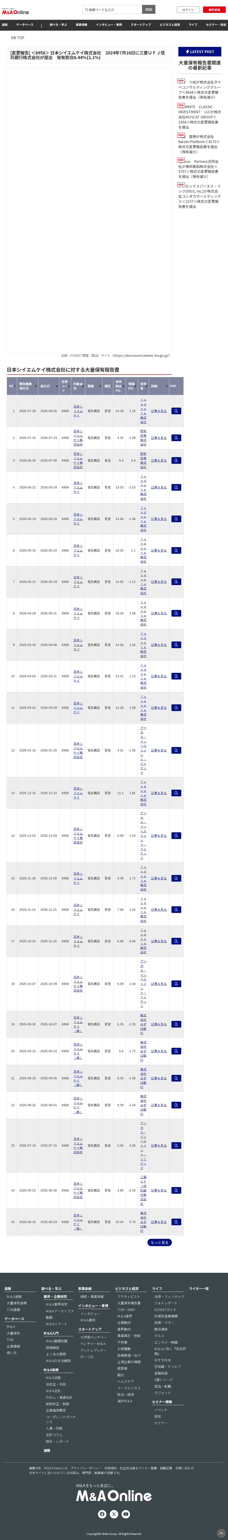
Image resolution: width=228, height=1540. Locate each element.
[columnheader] (12, 386)
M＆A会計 (53, 1390)
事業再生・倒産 (129, 1335)
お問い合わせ (184, 1468)
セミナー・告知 (216, 24)
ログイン (188, 10)
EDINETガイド (165, 1309)
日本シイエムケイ (78, 411)
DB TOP (17, 37)
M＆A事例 (87, 1320)
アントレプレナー (93, 1350)
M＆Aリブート (56, 1323)
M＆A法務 (53, 1377)
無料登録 (214, 10)
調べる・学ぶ (58, 24)
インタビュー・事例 (109, 24)
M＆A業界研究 (56, 1304)
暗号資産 (161, 1329)
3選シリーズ (163, 1379)
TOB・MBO (126, 1309)
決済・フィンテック (169, 1296)
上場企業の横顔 (129, 1361)
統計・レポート (57, 1441)
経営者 (122, 1368)
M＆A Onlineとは (55, 1468)
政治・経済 (125, 1394)
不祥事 (122, 1342)
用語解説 (52, 1347)
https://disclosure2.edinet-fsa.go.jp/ (141, 355)
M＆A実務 (51, 1369)
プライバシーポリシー (86, 1468)
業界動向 (124, 1329)
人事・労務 (54, 1428)
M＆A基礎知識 (56, 1341)
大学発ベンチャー (93, 1337)
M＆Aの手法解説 (58, 1360)
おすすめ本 (162, 1360)
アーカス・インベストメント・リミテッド (143, 750)
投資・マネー (164, 1322)
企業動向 (124, 1322)
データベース (24, 24)
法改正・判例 (56, 1384)
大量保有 (13, 1333)
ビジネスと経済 (170, 24)
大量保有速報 (17, 1303)
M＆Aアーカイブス (60, 1311)
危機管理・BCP (129, 1355)
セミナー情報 (162, 1401)
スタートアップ (141, 24)
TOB (10, 1339)
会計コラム (54, 1434)
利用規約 (110, 1468)
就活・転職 (162, 1386)
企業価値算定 (56, 1410)
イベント (161, 1409)
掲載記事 (166, 1468)
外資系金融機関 (166, 1316)
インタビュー (90, 1313)
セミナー (161, 1422)
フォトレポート (166, 1303)
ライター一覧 (199, 1288)
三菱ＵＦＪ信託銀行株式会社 (143, 1190)
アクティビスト (128, 1296)
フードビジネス (129, 1388)
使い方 (12, 1352)
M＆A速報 (14, 1296)
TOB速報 (13, 1309)
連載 (47, 1450)
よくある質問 (56, 1354)
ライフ (193, 24)
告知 (157, 1416)
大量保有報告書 (129, 1303)
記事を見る (159, 411)
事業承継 (81, 24)
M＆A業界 (124, 1316)
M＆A (11, 1326)
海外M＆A (124, 1401)
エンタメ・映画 (166, 1342)
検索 (148, 9)
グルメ (159, 1335)
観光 (120, 1375)
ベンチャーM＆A (92, 1343)
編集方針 (35, 1468)
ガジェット (162, 1392)
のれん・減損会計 (59, 1397)
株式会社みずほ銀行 (143, 1024)
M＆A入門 (51, 1333)
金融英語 (161, 1373)
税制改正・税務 (57, 1403)
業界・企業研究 (55, 1296)
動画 (49, 1317)
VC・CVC (87, 1356)
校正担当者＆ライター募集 (138, 1468)
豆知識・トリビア (167, 1366)
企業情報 (13, 1346)
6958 (40, 53)
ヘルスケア (125, 1381)
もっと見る (160, 1242)
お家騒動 (124, 1348)
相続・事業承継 (92, 1296)
